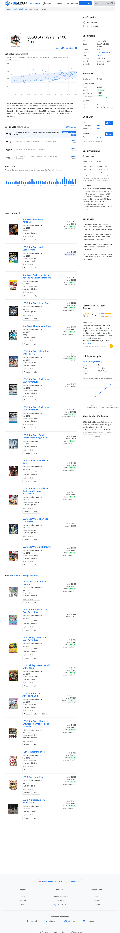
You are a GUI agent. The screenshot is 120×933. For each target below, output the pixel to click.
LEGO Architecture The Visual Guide (33, 801)
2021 (28, 256)
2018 (28, 309)
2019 (28, 284)
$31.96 (73, 305)
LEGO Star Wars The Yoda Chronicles (35, 520)
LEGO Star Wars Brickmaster (36, 546)
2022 (28, 228)
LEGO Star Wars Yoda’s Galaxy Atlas (33, 248)
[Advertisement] (49, 20)
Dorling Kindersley (20, 9)
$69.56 (73, 803)
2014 (28, 469)
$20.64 (73, 465)
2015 (28, 444)
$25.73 (73, 670)
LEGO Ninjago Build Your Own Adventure (34, 638)
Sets (23, 896)
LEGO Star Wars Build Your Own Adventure (36, 380)
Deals (23, 905)
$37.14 (73, 439)
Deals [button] (47, 3)
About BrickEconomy (60, 896)
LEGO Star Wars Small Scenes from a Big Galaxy (35, 436)
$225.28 (73, 698)
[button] (18, 60)
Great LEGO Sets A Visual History (35, 583)
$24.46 (73, 224)
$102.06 (73, 755)
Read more (97, 435)
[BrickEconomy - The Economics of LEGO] (16, 3)
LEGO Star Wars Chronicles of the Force (36, 352)
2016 (28, 360)
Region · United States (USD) (52, 881)
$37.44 (73, 356)
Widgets (97, 900)
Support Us (62, 905)
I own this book (62, 237)
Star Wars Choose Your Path (36, 326)
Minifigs (23, 900)
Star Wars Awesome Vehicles (32, 220)
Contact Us (60, 900)
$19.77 (73, 617)
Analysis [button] (59, 3)
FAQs (97, 896)
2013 (28, 500)
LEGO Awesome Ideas (33, 777)
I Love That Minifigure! (33, 751)
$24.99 (73, 280)
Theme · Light (75, 881)
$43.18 (73, 727)
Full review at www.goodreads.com (94, 346)
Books (9, 9)
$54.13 (73, 586)
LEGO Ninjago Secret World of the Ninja (36, 666)
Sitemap (97, 905)
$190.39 (73, 412)
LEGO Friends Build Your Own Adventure (34, 610)
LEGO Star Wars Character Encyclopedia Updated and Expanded (35, 724)
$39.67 (73, 494)
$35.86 (73, 550)
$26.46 (73, 642)
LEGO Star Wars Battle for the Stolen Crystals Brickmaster (35, 491)
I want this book (62, 241)
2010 (28, 553)
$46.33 (73, 329)
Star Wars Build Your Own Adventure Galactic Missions (36, 276)
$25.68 (73, 779)
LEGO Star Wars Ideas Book (36, 303)
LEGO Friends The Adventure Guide (31, 694)
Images (59, 48)
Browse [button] (36, 3)
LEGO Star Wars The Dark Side (35, 461)
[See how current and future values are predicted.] (112, 108)
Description (70, 48)
